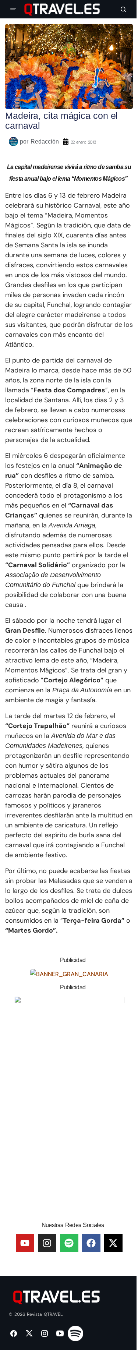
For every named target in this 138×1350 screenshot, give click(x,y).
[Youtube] (25, 1243)
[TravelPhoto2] (69, 1106)
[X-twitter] (113, 1243)
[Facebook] (91, 1243)
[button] (13, 9)
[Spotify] (69, 1243)
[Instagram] (47, 1243)
